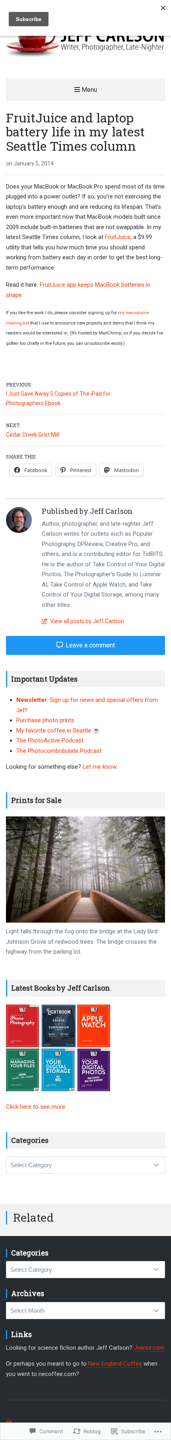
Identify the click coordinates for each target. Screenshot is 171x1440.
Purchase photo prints (45, 720)
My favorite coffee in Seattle (54, 730)
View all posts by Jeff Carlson (86, 621)
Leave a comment (89, 645)
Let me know (99, 766)
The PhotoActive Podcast (50, 740)
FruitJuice (117, 237)
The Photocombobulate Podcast (59, 750)
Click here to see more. (36, 1106)
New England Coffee (115, 1363)
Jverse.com (149, 1347)
